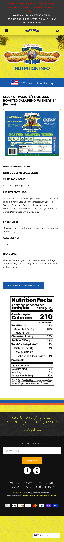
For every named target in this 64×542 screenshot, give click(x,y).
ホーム (14, 482)
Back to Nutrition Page (23, 285)
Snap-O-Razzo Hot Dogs (38, 493)
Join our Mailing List (32, 443)
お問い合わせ (44, 486)
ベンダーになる (21, 486)
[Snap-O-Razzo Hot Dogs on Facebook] (27, 470)
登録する (31, 460)
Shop (49, 482)
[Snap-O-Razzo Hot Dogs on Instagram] (36, 470)
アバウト (29, 482)
